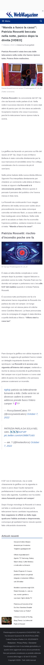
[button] (41, 21)
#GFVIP (22, 432)
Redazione (12, 643)
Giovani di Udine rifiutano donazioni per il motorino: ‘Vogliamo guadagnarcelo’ (22, 545)
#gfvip (7, 389)
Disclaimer (32, 643)
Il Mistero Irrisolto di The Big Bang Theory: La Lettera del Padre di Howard (23, 620)
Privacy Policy (22, 643)
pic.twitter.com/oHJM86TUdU (19, 435)
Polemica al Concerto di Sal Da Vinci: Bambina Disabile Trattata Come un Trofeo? (23, 607)
